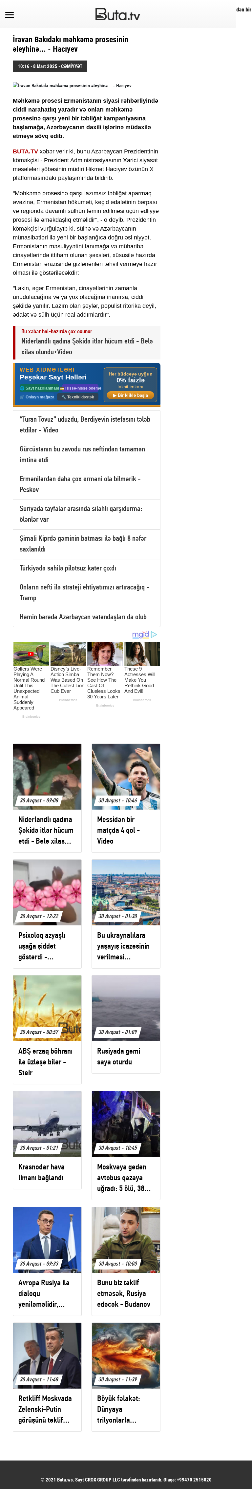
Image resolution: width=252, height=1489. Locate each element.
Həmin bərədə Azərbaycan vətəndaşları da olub (83, 617)
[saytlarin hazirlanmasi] (86, 385)
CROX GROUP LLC (102, 1480)
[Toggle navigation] (9, 14)
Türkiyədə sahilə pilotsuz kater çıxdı (68, 568)
